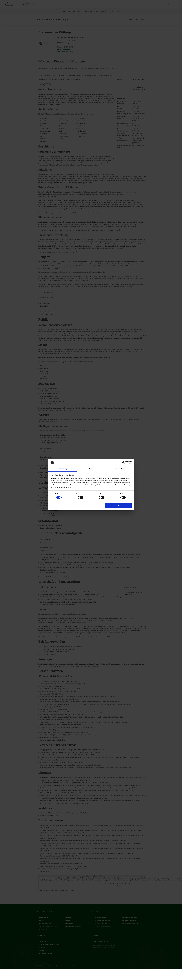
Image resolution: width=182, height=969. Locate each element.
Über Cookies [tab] (119, 468)
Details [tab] (91, 468)
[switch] (80, 497)
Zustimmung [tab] (62, 468)
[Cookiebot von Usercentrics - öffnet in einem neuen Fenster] (123, 462)
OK (118, 505)
